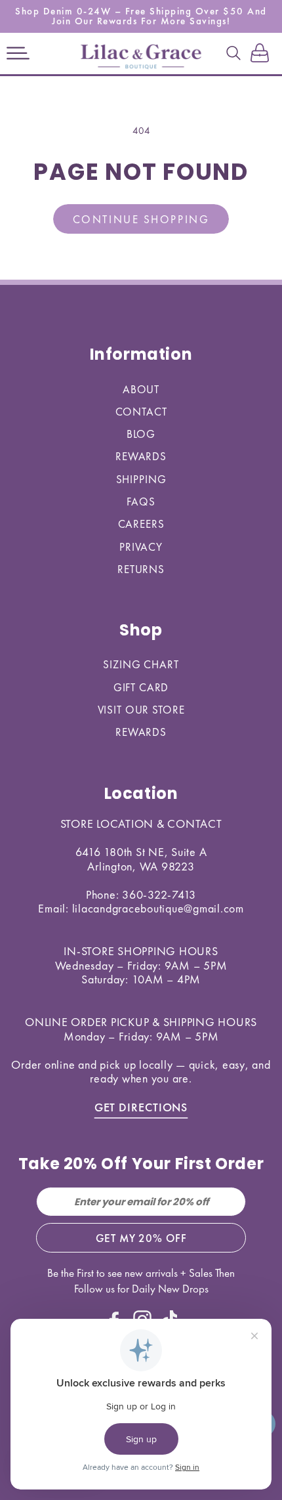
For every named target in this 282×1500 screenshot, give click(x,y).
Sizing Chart (140, 664)
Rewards (141, 456)
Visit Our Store (141, 709)
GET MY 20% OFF (141, 1238)
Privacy (141, 547)
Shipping (141, 479)
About (141, 389)
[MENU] (18, 53)
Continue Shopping (141, 219)
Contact (141, 411)
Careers (141, 524)
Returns (141, 569)
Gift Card (141, 687)
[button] (18, 53)
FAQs (141, 501)
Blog (141, 434)
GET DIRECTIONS (141, 1107)
